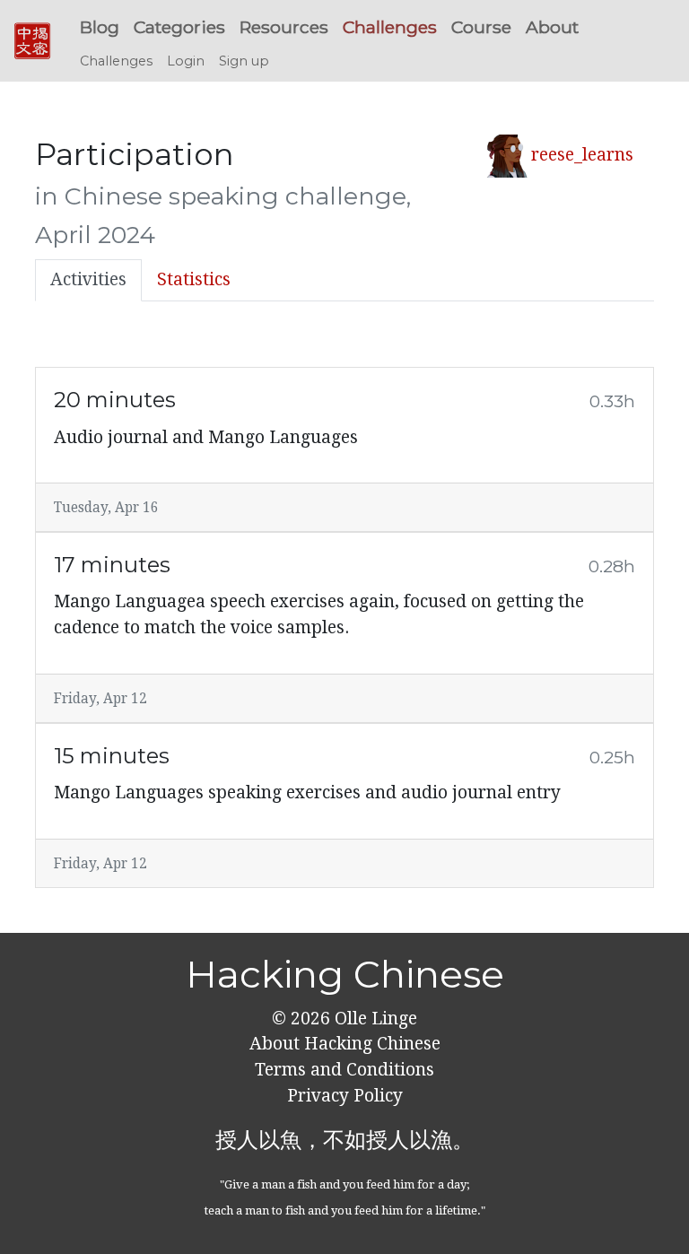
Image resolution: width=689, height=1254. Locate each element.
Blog (99, 27)
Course (481, 27)
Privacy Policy (345, 1095)
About (552, 27)
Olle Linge (373, 1018)
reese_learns (582, 154)
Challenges (390, 27)
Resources (284, 27)
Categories (179, 27)
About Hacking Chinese (344, 1043)
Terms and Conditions (344, 1069)
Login (186, 61)
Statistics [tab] (194, 279)
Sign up (244, 61)
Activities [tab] (88, 279)
